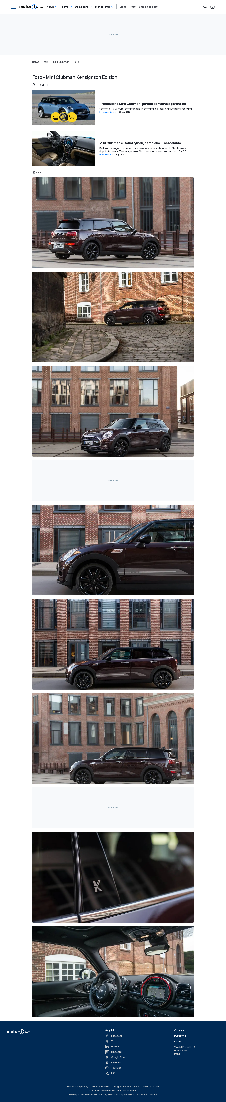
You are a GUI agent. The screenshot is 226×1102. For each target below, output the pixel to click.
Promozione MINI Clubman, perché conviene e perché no (142, 103)
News (50, 7)
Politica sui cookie (100, 1086)
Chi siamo (179, 1030)
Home (35, 62)
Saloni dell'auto (148, 6)
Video (123, 6)
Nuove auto (105, 154)
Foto (133, 6)
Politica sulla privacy (77, 1086)
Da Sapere (82, 7)
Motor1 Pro (102, 7)
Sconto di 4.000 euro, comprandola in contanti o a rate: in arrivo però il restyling (145, 108)
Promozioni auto (107, 112)
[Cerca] (205, 7)
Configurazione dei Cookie (125, 1086)
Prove (64, 7)
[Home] (31, 7)
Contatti (179, 1041)
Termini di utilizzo (150, 1086)
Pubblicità (180, 1035)
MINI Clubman (61, 62)
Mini (46, 62)
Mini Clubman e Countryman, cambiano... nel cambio (140, 143)
